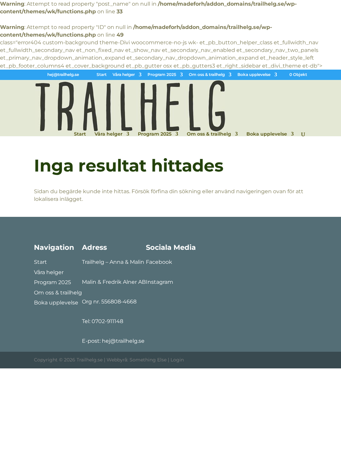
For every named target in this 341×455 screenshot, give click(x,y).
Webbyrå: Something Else (137, 359)
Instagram (159, 282)
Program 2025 (162, 75)
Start (102, 75)
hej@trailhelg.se (123, 341)
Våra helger (124, 75)
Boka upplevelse (253, 75)
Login (177, 359)
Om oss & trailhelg (207, 75)
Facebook (159, 262)
